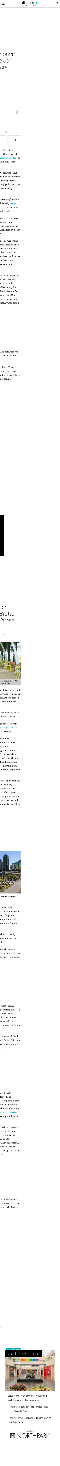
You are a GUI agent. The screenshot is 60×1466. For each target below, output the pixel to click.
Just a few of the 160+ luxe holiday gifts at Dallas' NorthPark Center (29, 1420)
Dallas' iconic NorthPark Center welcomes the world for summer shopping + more (28, 1398)
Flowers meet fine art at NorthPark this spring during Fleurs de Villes (28, 1409)
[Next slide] (17, 111)
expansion (9, 727)
